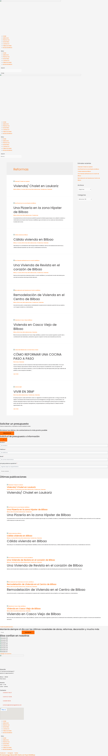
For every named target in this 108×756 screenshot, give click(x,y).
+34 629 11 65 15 (6, 701)
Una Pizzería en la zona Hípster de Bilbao (37, 210)
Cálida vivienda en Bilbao (33, 239)
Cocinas (23, 189)
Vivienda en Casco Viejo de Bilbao (35, 326)
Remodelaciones (35, 189)
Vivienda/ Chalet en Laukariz (35, 186)
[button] (6, 627)
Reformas (28, 189)
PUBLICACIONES (7, 45)
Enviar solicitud (5, 471)
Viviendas (49, 189)
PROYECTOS (6, 40)
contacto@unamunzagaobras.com (12, 705)
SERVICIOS (6, 38)
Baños (15, 189)
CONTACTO (6, 44)
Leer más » (16, 374)
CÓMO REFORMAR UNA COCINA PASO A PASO (37, 356)
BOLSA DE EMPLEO (7, 47)
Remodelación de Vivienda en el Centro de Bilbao (39, 297)
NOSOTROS (6, 42)
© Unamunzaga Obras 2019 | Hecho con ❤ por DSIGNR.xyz (17, 755)
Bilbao (18, 189)
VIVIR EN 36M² (23, 391)
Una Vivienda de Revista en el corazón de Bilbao (36, 267)
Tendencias (44, 189)
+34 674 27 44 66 (7, 696)
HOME (4, 36)
